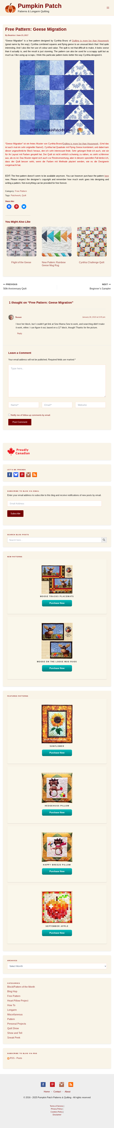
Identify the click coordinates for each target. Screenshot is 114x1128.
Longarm (12, 1010)
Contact (57, 1091)
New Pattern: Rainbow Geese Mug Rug (54, 264)
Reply (19, 333)
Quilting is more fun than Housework (90, 40)
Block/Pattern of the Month (21, 987)
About (67, 1091)
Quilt (24, 195)
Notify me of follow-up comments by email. (31, 415)
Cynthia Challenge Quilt (91, 262)
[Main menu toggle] (108, 8)
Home (47, 1091)
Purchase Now (57, 603)
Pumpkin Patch (40, 5)
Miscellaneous (15, 1014)
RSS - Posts (15, 1058)
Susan (18, 317)
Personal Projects (16, 1023)
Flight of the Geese (21, 262)
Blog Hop (12, 991)
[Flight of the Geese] (21, 241)
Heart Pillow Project (17, 1000)
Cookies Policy (57, 1112)
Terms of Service (56, 1106)
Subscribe (15, 513)
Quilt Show (13, 1028)
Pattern (11, 1019)
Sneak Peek (13, 1037)
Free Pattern (21, 191)
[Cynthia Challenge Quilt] (92, 241)
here (106, 176)
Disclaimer (57, 1115)
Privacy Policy (56, 1109)
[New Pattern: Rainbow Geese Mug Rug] (56, 241)
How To (11, 1005)
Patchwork (16, 195)
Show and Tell (14, 1033)
